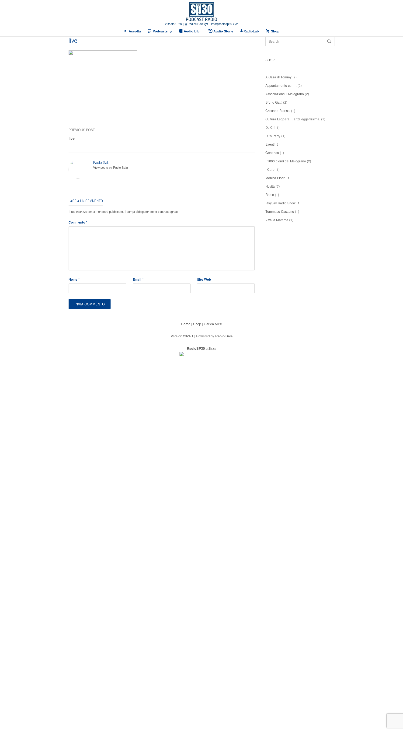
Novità (270, 186)
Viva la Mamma (276, 219)
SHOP (269, 60)
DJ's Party (272, 135)
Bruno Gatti (273, 102)
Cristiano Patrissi (277, 110)
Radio (269, 194)
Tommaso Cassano (279, 211)
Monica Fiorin (275, 177)
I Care (269, 169)
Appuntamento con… (281, 85)
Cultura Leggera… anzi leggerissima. (292, 119)
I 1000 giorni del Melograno (285, 161)
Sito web (204, 279)
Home (185, 323)
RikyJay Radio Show (280, 203)
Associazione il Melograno (284, 93)
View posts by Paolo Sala (110, 167)
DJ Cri (269, 127)
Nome (74, 279)
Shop (197, 323)
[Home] (201, 11)
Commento (78, 222)
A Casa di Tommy (278, 77)
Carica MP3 (213, 323)
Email (138, 279)
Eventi (269, 144)
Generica (272, 152)
